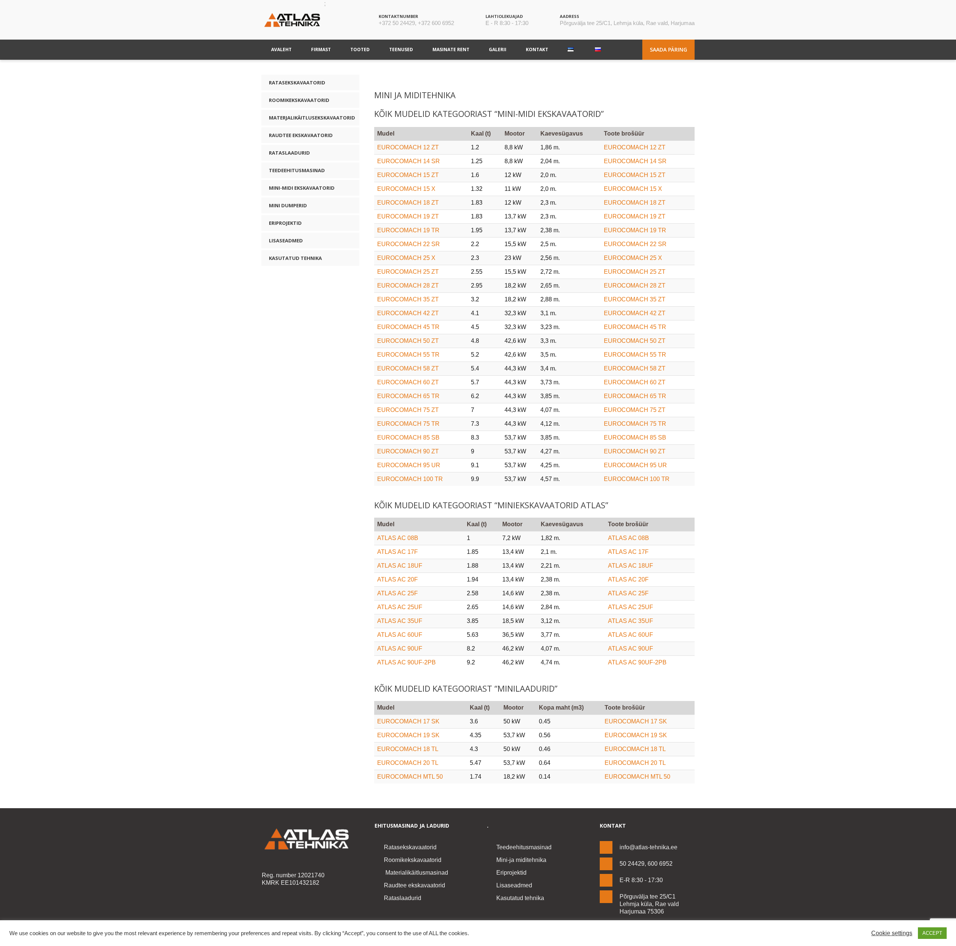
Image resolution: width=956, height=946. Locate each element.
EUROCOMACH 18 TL (407, 749)
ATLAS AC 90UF (399, 648)
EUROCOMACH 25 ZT (408, 272)
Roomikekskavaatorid (299, 100)
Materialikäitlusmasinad (416, 872)
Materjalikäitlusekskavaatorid (312, 117)
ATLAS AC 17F (397, 552)
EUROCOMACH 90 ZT (408, 451)
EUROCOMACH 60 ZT (408, 382)
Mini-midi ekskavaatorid (302, 187)
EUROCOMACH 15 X (406, 189)
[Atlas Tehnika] (309, 839)
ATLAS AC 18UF (399, 565)
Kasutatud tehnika (295, 258)
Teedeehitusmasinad (297, 170)
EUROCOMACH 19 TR (408, 230)
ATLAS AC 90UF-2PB (406, 662)
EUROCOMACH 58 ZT (408, 368)
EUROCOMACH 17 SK (408, 721)
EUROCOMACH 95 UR (408, 465)
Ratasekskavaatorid (297, 82)
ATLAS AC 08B (397, 538)
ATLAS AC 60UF (399, 635)
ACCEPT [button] (932, 933)
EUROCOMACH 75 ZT (408, 410)
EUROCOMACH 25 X (406, 258)
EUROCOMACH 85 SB (408, 437)
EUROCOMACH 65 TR (408, 396)
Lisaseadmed (286, 240)
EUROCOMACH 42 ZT (408, 313)
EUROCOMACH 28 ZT (408, 285)
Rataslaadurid (289, 152)
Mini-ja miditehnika (521, 860)
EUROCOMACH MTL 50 (410, 776)
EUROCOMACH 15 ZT (408, 175)
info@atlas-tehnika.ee (648, 847)
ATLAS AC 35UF (399, 621)
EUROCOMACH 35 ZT (408, 299)
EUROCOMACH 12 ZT (408, 147)
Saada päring (668, 49)
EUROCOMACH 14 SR (408, 161)
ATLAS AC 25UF (399, 607)
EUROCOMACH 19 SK (408, 735)
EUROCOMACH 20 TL (407, 763)
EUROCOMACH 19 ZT (408, 216)
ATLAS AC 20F (397, 579)
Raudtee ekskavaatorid (301, 135)
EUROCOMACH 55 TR (408, 354)
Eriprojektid (285, 223)
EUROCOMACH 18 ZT (408, 202)
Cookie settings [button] (891, 933)
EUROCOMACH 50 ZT (408, 341)
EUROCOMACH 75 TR (408, 424)
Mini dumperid (288, 205)
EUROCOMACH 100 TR (410, 479)
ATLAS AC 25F (397, 593)
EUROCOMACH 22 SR (408, 244)
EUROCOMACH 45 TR (408, 327)
